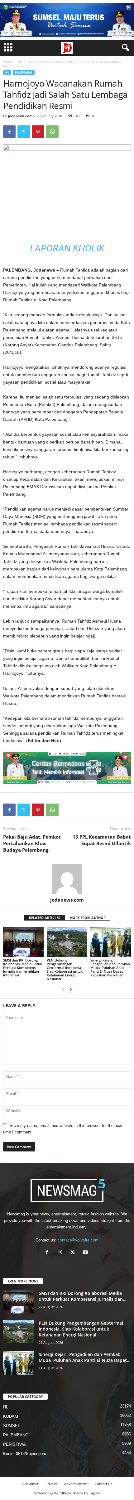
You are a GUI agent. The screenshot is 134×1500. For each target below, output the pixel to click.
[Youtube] (86, 1252)
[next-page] (71, 989)
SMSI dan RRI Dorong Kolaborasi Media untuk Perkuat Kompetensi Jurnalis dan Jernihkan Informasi (22, 967)
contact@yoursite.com (78, 1240)
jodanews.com (20, 116)
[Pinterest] (38, 131)
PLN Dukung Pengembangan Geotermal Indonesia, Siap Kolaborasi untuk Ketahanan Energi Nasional (65, 969)
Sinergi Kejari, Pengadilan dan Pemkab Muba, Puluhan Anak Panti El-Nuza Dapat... (85, 1357)
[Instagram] (61, 1252)
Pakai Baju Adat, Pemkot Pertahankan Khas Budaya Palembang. (32, 843)
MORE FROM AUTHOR (87, 917)
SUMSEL (11, 1425)
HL (20, 61)
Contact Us (103, 1483)
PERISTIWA (14, 1444)
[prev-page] (63, 989)
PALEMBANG (23, 72)
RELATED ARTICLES (44, 917)
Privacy (51, 1483)
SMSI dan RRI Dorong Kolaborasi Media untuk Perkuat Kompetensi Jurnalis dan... (83, 1296)
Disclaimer (30, 1483)
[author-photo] (67, 879)
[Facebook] (9, 131)
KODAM (10, 1416)
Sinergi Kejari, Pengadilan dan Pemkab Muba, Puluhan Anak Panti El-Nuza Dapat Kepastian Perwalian (110, 967)
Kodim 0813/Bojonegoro (24, 1453)
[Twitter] (23, 131)
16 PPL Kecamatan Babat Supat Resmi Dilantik (102, 840)
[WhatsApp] (52, 131)
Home (7, 61)
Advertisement (76, 1483)
